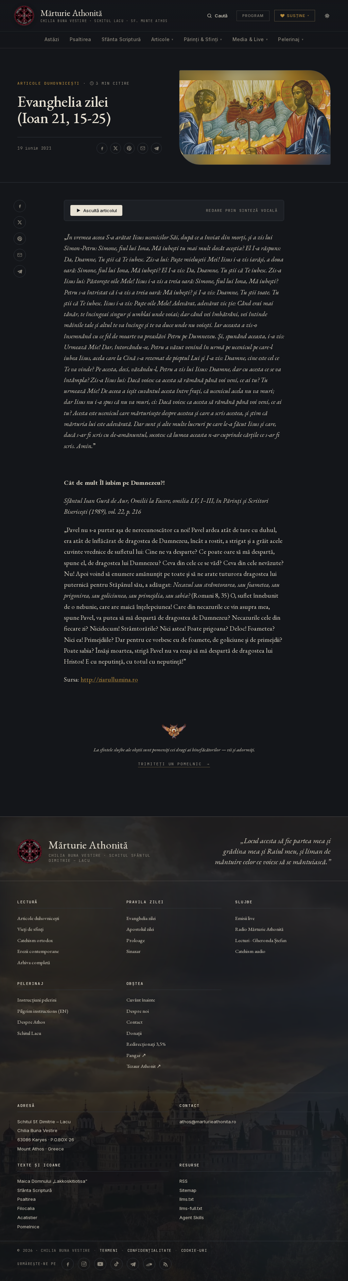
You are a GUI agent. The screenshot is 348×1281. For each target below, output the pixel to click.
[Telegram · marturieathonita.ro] (133, 1264)
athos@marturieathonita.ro (207, 1121)
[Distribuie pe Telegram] (156, 148)
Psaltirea (80, 39)
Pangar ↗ (136, 1055)
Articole (162, 39)
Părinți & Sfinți (203, 39)
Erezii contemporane (38, 951)
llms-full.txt (190, 1208)
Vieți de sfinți (30, 929)
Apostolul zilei (140, 929)
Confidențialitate (149, 1250)
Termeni (109, 1250)
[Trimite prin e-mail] (142, 148)
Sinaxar (133, 951)
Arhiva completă (33, 962)
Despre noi (137, 1011)
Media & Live (250, 39)
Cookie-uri (194, 1250)
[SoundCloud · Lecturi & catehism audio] (149, 1264)
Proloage (135, 940)
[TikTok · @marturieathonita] (116, 1264)
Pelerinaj (290, 39)
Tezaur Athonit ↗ (143, 1066)
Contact (134, 1022)
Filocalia (26, 1208)
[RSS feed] (165, 1264)
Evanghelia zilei (141, 918)
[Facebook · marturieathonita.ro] (68, 1264)
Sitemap (187, 1190)
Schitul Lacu (29, 1033)
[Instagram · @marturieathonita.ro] (84, 1264)
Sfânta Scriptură (121, 39)
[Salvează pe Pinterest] (129, 148)
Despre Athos (31, 1022)
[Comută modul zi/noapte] (327, 15)
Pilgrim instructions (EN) (42, 1011)
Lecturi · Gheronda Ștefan (260, 940)
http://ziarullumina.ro (109, 679)
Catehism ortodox (35, 940)
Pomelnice (28, 1226)
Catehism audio (250, 951)
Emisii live (245, 918)
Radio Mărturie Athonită (259, 929)
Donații (134, 1033)
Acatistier (27, 1217)
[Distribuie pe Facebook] (102, 148)
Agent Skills (191, 1217)
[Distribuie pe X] (115, 148)
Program (253, 15)
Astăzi (52, 39)
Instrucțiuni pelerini (36, 999)
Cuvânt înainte (140, 999)
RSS (183, 1181)
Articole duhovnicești (48, 83)
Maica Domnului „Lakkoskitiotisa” (52, 1181)
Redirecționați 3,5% (146, 1044)
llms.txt (186, 1199)
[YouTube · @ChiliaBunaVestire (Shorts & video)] (100, 1264)
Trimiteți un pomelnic (174, 764)
